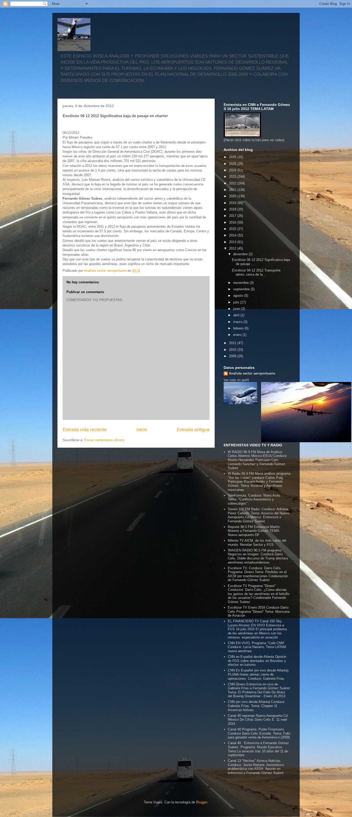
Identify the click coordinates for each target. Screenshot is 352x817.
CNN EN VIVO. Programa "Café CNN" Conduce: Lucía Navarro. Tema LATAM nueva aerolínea (257, 647)
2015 (233, 229)
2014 (233, 235)
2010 (233, 350)
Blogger (201, 802)
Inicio (141, 429)
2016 (233, 222)
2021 (233, 190)
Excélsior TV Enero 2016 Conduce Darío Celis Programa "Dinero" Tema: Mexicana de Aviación (259, 611)
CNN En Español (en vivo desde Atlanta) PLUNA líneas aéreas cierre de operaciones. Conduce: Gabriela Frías (258, 674)
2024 (233, 170)
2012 (233, 248)
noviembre (241, 283)
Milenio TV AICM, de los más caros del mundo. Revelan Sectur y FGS (257, 543)
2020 (233, 196)
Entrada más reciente (85, 429)
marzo (238, 322)
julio (236, 302)
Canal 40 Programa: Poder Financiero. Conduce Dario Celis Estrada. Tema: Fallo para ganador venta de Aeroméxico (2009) (259, 733)
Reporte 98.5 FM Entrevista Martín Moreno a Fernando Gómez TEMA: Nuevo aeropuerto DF (254, 531)
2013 (233, 242)
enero (237, 335)
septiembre (242, 289)
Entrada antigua (193, 429)
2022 (233, 183)
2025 (233, 164)
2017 (233, 216)
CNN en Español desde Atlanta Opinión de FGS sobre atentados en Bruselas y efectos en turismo (257, 661)
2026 (233, 157)
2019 (233, 203)
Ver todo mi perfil (236, 380)
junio (237, 309)
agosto (238, 295)
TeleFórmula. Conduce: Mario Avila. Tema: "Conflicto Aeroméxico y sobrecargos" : (254, 499)
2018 (233, 209)
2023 (233, 176)
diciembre (241, 254)
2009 (233, 356)
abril (236, 315)
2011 (233, 343)
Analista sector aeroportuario (252, 373)
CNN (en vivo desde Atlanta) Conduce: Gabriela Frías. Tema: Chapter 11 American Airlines (256, 706)
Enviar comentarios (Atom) (104, 440)
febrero (239, 328)
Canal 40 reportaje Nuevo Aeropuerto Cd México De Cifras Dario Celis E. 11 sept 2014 (258, 720)
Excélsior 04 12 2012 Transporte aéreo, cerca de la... (256, 272)
